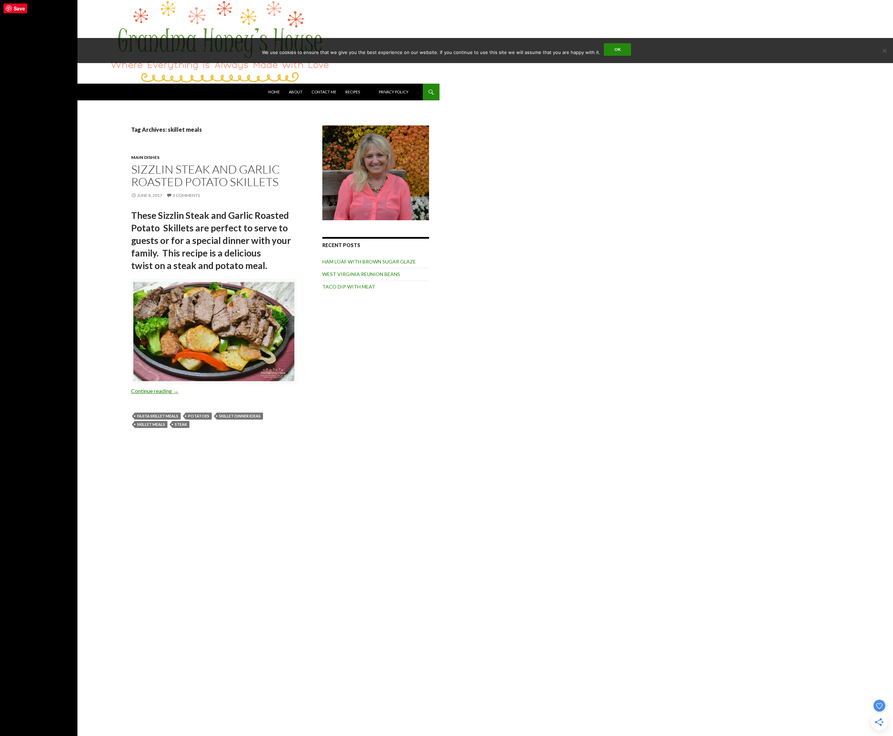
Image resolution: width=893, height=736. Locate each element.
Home (274, 92)
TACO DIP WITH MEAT (348, 287)
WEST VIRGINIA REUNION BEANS (361, 274)
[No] (884, 50)
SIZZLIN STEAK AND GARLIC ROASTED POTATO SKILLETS (205, 175)
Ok (617, 49)
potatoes (198, 416)
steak (181, 424)
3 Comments (186, 195)
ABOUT (295, 92)
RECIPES (352, 92)
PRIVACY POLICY (393, 92)
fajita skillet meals (157, 416)
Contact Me (324, 92)
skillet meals (151, 424)
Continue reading (155, 391)
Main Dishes (145, 157)
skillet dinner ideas (240, 416)
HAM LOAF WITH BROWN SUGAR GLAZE (369, 261)
